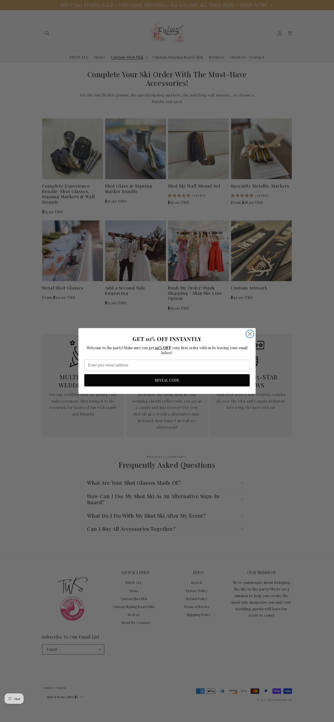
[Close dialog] (250, 334)
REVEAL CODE (167, 380)
